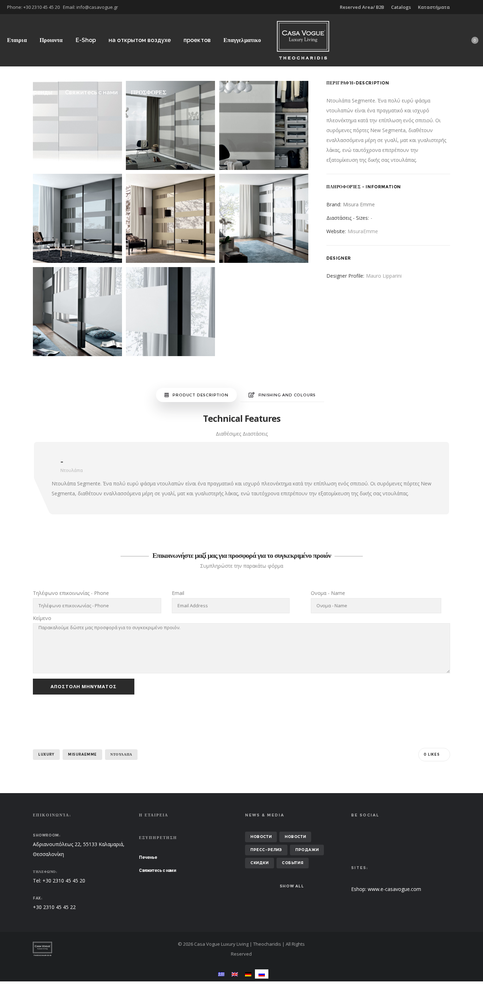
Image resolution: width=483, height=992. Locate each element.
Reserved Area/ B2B (362, 7)
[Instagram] (475, 7)
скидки (259, 863)
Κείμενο (42, 618)
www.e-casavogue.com (394, 889)
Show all (292, 886)
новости (261, 836)
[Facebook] (471, 7)
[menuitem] (221, 973)
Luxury (46, 754)
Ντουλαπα (121, 754)
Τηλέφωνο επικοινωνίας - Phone (71, 593)
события (292, 863)
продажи (307, 850)
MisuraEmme (363, 231)
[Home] (100, 949)
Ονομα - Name (328, 593)
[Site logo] (303, 40)
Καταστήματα (434, 7)
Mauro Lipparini (384, 275)
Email (178, 593)
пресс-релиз (266, 850)
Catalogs (401, 7)
